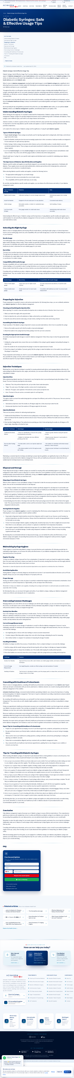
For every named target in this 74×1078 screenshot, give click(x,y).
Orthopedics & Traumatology (36, 997)
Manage (53, 1071)
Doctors (31, 6)
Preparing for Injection (9, 42)
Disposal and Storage (9, 46)
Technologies (52, 6)
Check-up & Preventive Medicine (37, 978)
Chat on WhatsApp (22, 879)
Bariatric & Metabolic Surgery (36, 984)
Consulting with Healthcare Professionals (13, 52)
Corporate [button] (68, 975)
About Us (68, 978)
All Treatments (33, 1001)
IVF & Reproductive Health (36, 991)
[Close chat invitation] (22, 1057)
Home (4, 13)
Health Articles (65, 6)
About (19, 6)
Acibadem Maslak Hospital (54, 978)
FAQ (5, 57)
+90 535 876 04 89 (67, 1)
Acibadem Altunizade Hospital (55, 981)
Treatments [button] (32, 975)
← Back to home (8, 60)
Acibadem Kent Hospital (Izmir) (55, 991)
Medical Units (45, 6)
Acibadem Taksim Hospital (54, 997)
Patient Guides (69, 991)
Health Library (59, 6)
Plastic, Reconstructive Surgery (37, 981)
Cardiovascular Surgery (35, 988)
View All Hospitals (52, 1001)
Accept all (67, 1071)
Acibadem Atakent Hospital (54, 988)
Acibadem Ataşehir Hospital (54, 984)
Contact (70, 6)
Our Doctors (69, 981)
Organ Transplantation (35, 994)
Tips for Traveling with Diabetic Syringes (13, 53)
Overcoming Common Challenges (12, 50)
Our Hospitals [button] (52, 975)
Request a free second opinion (21, 875)
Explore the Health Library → (10, 928)
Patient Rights (69, 997)
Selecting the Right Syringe (10, 40)
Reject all (59, 1071)
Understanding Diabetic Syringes (11, 38)
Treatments (38, 6)
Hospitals (25, 6)
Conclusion (6, 55)
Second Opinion (54, 1)
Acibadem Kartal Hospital (54, 994)
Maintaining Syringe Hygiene (10, 48)
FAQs (67, 994)
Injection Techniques (9, 44)
